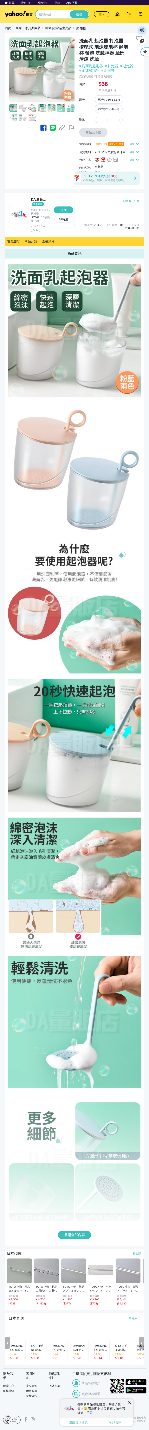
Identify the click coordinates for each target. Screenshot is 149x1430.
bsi (12, 1419)
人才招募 (54, 1386)
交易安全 (141, 1421)
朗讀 (142, 30)
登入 (101, 14)
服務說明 (8, 1391)
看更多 (133, 1318)
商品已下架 (93, 132)
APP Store (136, 1382)
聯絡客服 (31, 1391)
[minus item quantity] (98, 120)
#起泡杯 (107, 70)
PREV (7, 1343)
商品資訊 (74, 253)
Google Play (136, 1390)
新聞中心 (8, 1386)
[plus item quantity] (119, 120)
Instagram (32, 1419)
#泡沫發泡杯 (89, 70)
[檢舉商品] (71, 128)
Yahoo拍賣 (19, 14)
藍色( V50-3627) (109, 99)
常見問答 (31, 1386)
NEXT (141, 1343)
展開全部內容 (74, 1234)
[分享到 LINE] (53, 128)
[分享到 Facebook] (43, 128)
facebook (25, 1419)
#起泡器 (127, 66)
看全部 (137, 1253)
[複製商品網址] (62, 128)
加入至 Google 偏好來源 (142, 41)
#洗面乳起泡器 (91, 66)
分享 (136, 201)
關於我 (127, 201)
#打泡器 (112, 66)
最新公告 (31, 1396)
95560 (35, 230)
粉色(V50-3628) (108, 109)
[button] (13, 241)
